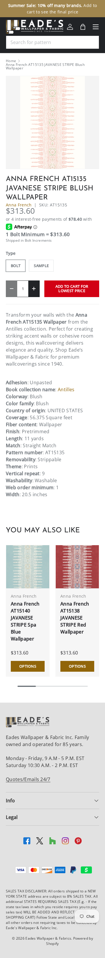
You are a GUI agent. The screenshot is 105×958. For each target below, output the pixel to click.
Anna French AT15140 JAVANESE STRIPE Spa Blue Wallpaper (25, 621)
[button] (82, 26)
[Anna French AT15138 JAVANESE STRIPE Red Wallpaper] (77, 566)
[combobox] (52, 42)
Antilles (66, 389)
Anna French (19, 205)
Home (11, 61)
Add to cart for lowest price (71, 288)
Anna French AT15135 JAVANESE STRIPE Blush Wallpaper (45, 66)
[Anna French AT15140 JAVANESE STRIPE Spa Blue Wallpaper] (27, 566)
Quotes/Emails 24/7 (28, 779)
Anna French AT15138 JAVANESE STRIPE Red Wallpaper (74, 618)
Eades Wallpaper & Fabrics (48, 938)
